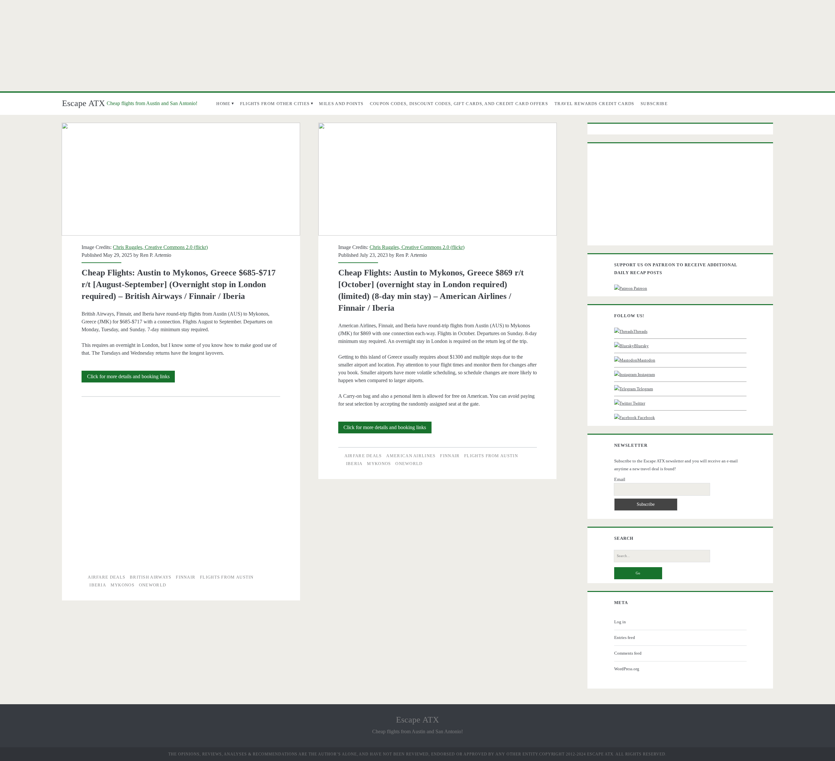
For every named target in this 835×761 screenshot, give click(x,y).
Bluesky (641, 345)
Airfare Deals (106, 577)
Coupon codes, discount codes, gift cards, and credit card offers (459, 103)
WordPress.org (626, 668)
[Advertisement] (417, 45)
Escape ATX (83, 103)
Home (223, 103)
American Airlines (410, 455)
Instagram (646, 374)
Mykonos (122, 584)
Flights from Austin (227, 577)
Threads (640, 331)
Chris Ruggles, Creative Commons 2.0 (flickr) (160, 247)
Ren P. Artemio (155, 255)
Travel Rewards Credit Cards (594, 103)
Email (619, 479)
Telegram (644, 388)
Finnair (185, 577)
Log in (620, 621)
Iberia (97, 584)
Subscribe (654, 103)
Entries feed (624, 637)
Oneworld (152, 584)
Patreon (640, 288)
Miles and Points (341, 103)
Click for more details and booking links (131, 377)
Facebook (646, 417)
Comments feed (628, 653)
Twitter (638, 403)
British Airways (151, 577)
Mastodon (646, 360)
